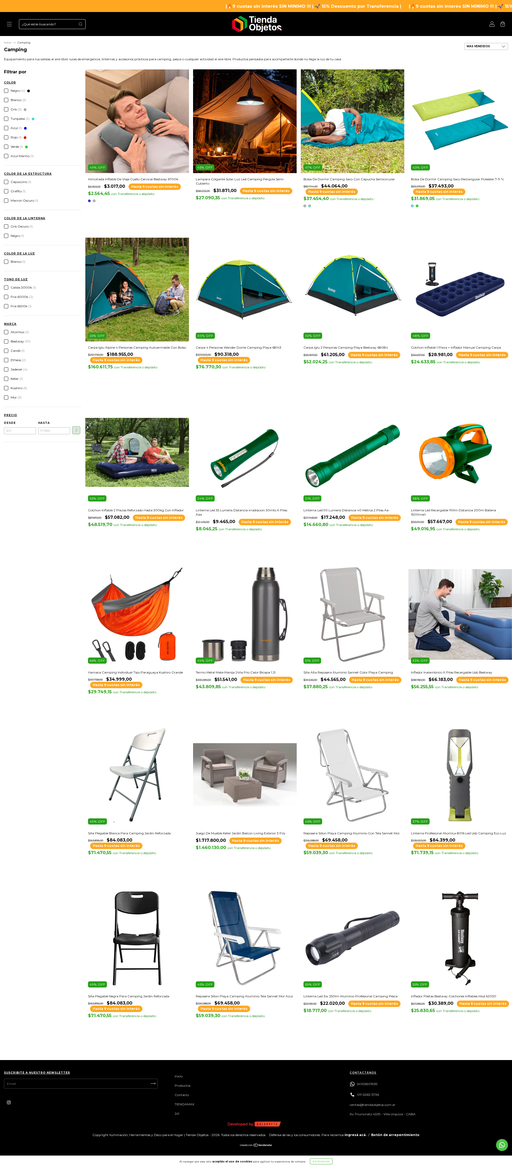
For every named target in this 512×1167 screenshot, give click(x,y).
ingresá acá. (355, 1135)
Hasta (44, 423)
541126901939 (367, 1084)
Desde (10, 423)
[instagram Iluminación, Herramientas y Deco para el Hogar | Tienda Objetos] (9, 1102)
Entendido (321, 1161)
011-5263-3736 (368, 1095)
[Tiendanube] (256, 1146)
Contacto (182, 1095)
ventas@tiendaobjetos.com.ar (372, 1105)
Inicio (7, 42)
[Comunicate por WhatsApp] (502, 1145)
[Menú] (9, 25)
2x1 (177, 1114)
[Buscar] (80, 24)
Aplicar (76, 430)
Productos (182, 1086)
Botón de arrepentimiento (395, 1135)
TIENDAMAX (184, 1104)
